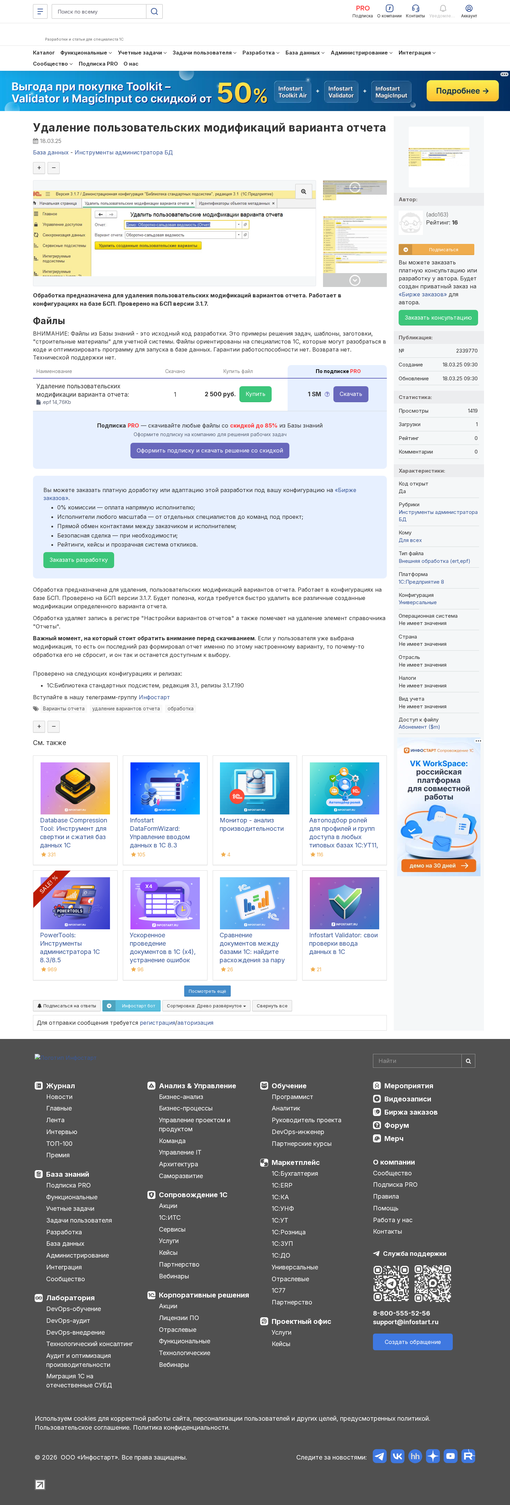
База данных (65, 1243)
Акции (168, 1205)
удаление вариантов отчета (126, 708)
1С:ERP (282, 1185)
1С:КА (280, 1197)
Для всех (410, 540)
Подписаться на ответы (69, 1005)
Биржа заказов (411, 1112)
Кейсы (168, 1252)
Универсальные (418, 602)
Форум (396, 1125)
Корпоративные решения (204, 1295)
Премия (58, 1155)
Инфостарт (154, 697)
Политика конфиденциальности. (181, 1427)
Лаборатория (70, 1298)
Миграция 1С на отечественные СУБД (79, 1380)
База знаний (67, 1174)
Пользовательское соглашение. (83, 1427)
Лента (55, 1120)
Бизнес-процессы (186, 1108)
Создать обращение (413, 1341)
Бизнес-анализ (181, 1096)
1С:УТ (280, 1220)
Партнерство (179, 1264)
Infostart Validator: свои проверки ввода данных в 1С (343, 943)
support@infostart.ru (406, 1322)
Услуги (169, 1240)
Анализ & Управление (197, 1086)
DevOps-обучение (73, 1308)
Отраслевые (177, 1329)
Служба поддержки (415, 1253)
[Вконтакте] (397, 1457)
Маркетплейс (296, 1162)
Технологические (184, 1352)
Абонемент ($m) (419, 727)
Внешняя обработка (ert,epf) (434, 561)
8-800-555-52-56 (401, 1313)
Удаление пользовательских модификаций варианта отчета (209, 127)
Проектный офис (301, 1321)
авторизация (195, 1022)
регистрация (157, 1022)
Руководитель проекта (306, 1120)
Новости (59, 1096)
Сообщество (65, 1279)
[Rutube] (468, 1457)
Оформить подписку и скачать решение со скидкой (210, 450)
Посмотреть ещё (207, 991)
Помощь (386, 1208)
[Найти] (468, 1061)
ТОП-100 (59, 1143)
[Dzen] (433, 1457)
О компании (394, 1162)
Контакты (387, 1231)
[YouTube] (450, 1457)
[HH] (415, 1457)
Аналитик (286, 1108)
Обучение (289, 1086)
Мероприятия (408, 1086)
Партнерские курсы (302, 1143)
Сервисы (172, 1229)
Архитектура (178, 1164)
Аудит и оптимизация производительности (78, 1360)
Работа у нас (393, 1220)
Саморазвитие (181, 1176)
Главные (59, 1108)
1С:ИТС (170, 1217)
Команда (172, 1140)
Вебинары (174, 1276)
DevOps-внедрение (75, 1332)
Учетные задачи (70, 1208)
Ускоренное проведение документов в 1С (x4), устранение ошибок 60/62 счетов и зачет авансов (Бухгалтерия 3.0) (163, 960)
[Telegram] (380, 1457)
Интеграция (64, 1267)
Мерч (393, 1138)
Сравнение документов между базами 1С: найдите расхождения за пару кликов (252, 951)
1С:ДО (281, 1255)
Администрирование (77, 1255)
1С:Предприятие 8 (421, 581)
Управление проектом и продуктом (194, 1124)
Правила (386, 1196)
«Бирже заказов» (423, 294)
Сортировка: (205, 1005)
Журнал (60, 1086)
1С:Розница (289, 1232)
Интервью (61, 1131)
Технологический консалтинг (89, 1343)
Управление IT (180, 1152)
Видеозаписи (407, 1099)
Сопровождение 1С (193, 1195)
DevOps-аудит (68, 1320)
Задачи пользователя (79, 1220)
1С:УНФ (283, 1208)
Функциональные (71, 1197)
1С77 (279, 1290)
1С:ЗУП (282, 1243)
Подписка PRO (68, 1185)
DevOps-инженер (298, 1131)
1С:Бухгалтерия (295, 1173)
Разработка (64, 1232)
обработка (181, 708)
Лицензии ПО (179, 1317)
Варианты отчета (64, 708)
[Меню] (40, 11)
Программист (292, 1096)
